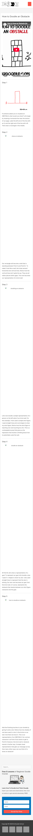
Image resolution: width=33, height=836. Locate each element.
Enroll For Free (16, 811)
